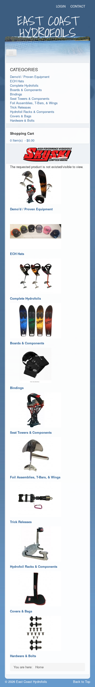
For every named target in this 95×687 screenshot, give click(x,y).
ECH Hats (17, 81)
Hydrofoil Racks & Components (32, 111)
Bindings (16, 94)
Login (61, 6)
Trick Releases (20, 107)
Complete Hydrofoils (24, 85)
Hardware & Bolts (22, 120)
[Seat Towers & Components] (35, 409)
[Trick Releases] (35, 498)
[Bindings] (35, 364)
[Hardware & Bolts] (35, 632)
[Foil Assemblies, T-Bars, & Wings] (35, 454)
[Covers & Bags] (35, 588)
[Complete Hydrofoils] (35, 275)
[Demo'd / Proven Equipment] (35, 186)
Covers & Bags (20, 116)
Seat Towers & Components (29, 98)
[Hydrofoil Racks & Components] (35, 543)
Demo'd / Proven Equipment (29, 76)
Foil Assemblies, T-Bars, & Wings (34, 103)
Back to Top (81, 681)
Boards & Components (26, 89)
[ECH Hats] (35, 230)
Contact (77, 6)
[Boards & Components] (35, 320)
